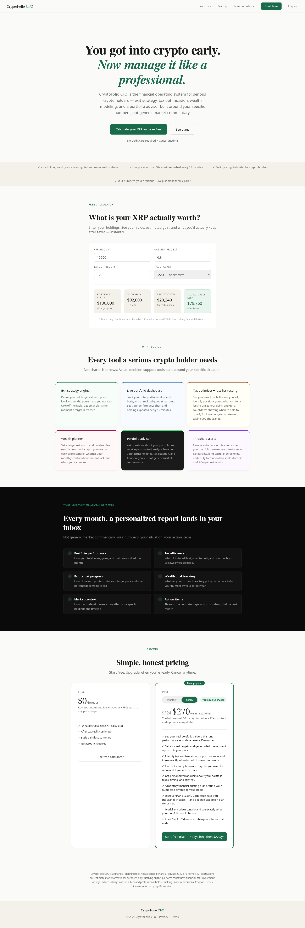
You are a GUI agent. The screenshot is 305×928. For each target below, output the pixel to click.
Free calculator (244, 6)
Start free (271, 6)
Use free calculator (111, 757)
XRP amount (102, 249)
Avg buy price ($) (166, 249)
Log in (292, 6)
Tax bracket (163, 266)
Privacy (163, 917)
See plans (182, 129)
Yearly (189, 699)
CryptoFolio (20, 6)
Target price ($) (105, 266)
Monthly (172, 699)
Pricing (222, 6)
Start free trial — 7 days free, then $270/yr (194, 837)
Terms (175, 917)
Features (205, 6)
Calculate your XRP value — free (138, 129)
